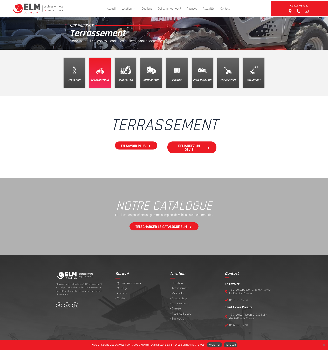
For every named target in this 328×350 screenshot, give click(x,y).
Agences (192, 8)
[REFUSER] (323, 345)
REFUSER (231, 344)
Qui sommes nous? (169, 8)
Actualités (209, 8)
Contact (225, 8)
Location (126, 8)
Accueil (111, 8)
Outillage (146, 8)
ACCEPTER (214, 344)
